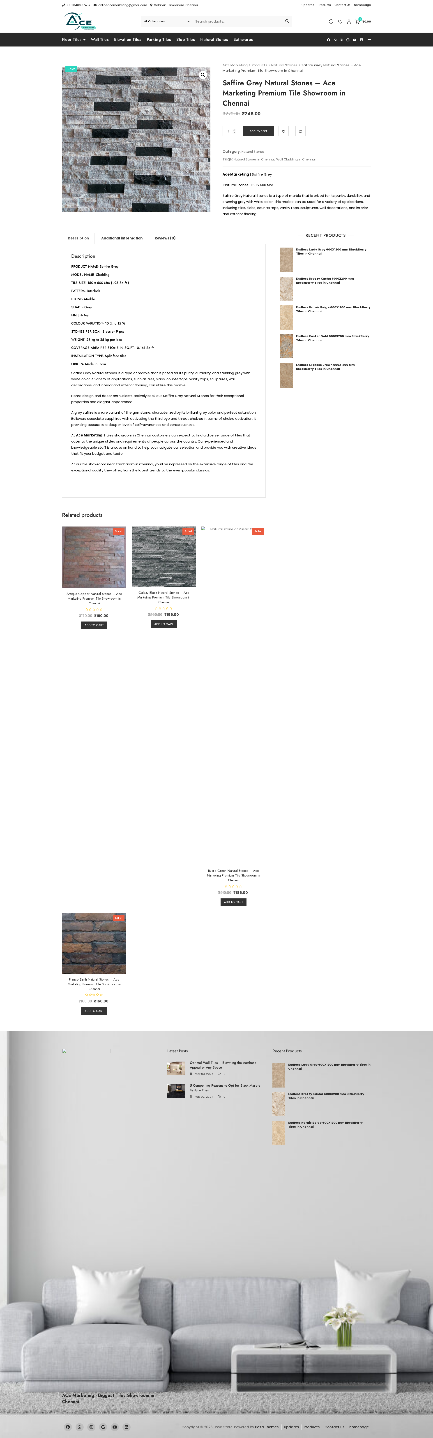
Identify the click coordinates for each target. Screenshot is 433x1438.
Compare (300, 131)
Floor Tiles (72, 39)
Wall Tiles (100, 39)
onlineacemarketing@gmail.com (122, 5)
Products (324, 5)
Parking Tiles (159, 39)
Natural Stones (214, 39)
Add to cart (258, 131)
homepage (362, 5)
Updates (308, 5)
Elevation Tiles (127, 39)
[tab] (78, 238)
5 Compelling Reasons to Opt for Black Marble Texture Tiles (225, 1088)
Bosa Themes (267, 1427)
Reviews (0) (165, 238)
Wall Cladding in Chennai (296, 159)
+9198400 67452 (78, 5)
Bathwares (243, 39)
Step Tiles (185, 39)
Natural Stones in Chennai (254, 159)
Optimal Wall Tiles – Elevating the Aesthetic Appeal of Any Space (223, 1065)
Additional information (122, 238)
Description (78, 238)
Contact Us (342, 5)
